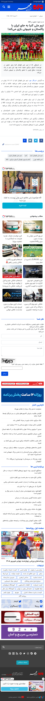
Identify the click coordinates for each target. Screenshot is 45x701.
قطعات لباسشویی (24, 585)
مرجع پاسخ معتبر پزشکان (32, 581)
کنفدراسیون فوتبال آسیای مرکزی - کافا (18, 159)
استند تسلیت (37, 577)
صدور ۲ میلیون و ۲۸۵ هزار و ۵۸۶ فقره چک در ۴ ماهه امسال (21, 429)
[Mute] (8, 191)
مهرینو (17, 592)
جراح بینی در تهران (36, 570)
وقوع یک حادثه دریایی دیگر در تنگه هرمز (28, 509)
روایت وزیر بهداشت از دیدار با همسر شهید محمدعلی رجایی (22, 482)
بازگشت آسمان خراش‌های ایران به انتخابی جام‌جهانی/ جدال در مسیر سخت (21, 503)
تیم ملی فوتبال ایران (15, 155)
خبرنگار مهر (33, 80)
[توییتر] (24, 654)
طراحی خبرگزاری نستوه (33, 697)
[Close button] (43, 679)
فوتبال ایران (33, 16)
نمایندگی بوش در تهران (24, 589)
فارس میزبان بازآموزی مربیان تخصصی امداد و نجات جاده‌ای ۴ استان (21, 435)
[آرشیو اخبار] (13, 654)
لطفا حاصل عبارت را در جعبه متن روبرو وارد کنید (28, 364)
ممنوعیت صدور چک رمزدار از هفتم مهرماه (27, 409)
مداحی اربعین (23, 577)
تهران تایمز (6, 592)
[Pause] (4, 191)
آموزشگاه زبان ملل (8, 589)
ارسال (4, 373)
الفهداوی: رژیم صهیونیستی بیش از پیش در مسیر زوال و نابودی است (23, 492)
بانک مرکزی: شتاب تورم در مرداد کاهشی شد (27, 420)
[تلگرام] (35, 654)
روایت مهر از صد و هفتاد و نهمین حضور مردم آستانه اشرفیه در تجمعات (22, 515)
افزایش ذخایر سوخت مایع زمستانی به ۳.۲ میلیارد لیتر (24, 425)
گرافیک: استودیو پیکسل (15, 697)
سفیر (40, 573)
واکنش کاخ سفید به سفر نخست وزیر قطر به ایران (25, 477)
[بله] (31, 654)
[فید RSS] (17, 654)
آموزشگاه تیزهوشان (9, 585)
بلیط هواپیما (38, 589)
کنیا (26, 155)
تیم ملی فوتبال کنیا (36, 155)
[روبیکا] (20, 654)
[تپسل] (3, 168)
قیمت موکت (15, 573)
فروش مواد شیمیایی (11, 581)
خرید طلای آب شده (29, 573)
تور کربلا (5, 573)
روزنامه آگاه (22, 596)
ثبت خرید (22, 205)
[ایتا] (9, 654)
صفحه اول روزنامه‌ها (35, 528)
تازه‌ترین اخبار (38, 405)
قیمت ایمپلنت (37, 585)
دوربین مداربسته (8, 577)
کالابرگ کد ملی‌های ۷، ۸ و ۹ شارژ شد (29, 486)
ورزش (40, 16)
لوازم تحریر (23, 570)
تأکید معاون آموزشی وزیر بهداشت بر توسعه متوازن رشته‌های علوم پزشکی (22, 521)
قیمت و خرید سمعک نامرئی (33, 592)
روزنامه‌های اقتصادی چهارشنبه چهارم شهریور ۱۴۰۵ (24, 561)
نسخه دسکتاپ (22, 662)
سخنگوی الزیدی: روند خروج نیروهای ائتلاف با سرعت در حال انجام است (22, 471)
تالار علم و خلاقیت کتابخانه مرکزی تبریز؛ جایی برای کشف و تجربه (22, 442)
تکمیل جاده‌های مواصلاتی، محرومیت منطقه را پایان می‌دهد (22, 447)
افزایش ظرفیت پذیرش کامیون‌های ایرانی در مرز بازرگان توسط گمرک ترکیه (22, 414)
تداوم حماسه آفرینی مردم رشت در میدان (28, 498)
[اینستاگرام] (28, 654)
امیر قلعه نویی (37, 159)
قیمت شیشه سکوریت (10, 570)
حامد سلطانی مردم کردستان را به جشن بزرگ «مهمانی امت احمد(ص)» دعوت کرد (22, 453)
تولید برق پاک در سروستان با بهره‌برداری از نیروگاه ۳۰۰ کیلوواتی (24, 460)
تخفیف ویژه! (14, 689)
